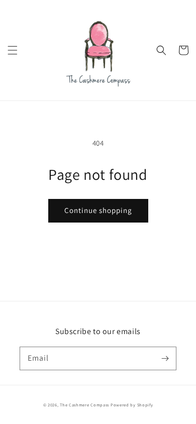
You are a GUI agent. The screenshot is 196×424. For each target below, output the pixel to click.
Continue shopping (98, 210)
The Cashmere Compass (84, 404)
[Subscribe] (165, 358)
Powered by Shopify (132, 404)
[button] (13, 50)
